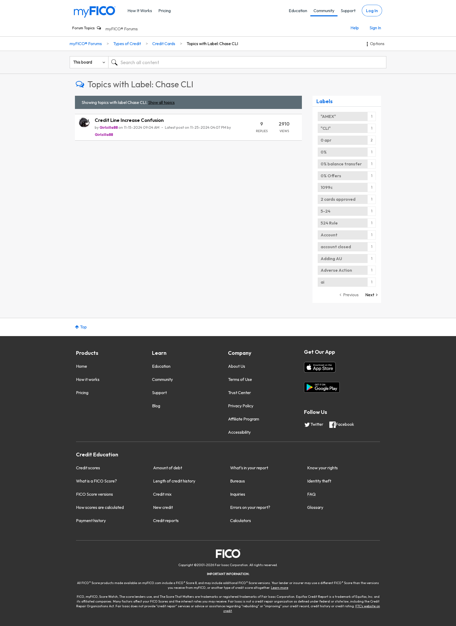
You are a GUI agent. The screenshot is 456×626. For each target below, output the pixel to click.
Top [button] (83, 326)
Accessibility (239, 432)
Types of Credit (127, 43)
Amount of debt (167, 467)
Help (354, 27)
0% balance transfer (341, 163)
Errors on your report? (250, 507)
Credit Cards (163, 43)
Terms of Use (240, 379)
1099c (326, 187)
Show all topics (161, 102)
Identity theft (319, 481)
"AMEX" (328, 116)
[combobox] (247, 62)
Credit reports (166, 520)
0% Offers (331, 175)
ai (322, 282)
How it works (87, 379)
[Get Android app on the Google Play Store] (322, 387)
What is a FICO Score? (96, 481)
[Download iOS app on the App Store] (320, 367)
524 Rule (329, 223)
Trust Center (239, 392)
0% (324, 152)
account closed (336, 246)
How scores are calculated (100, 507)
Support (348, 10)
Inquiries (237, 494)
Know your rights (322, 467)
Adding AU (331, 258)
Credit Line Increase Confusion (129, 120)
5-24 (325, 211)
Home (81, 366)
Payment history (91, 520)
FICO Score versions (94, 494)
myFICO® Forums (122, 28)
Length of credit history (174, 481)
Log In (372, 10)
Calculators (240, 520)
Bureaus (237, 481)
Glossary (315, 507)
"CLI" (326, 128)
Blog (156, 405)
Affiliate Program (243, 419)
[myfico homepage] (95, 11)
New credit (163, 507)
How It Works (139, 10)
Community (324, 10)
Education (298, 10)
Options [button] (377, 43)
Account (329, 234)
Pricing (164, 10)
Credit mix (162, 494)
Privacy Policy (240, 405)
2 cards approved (338, 199)
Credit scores (88, 467)
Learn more (279, 588)
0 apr (326, 140)
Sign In (375, 27)
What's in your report (249, 467)
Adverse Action (336, 270)
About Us (236, 366)
